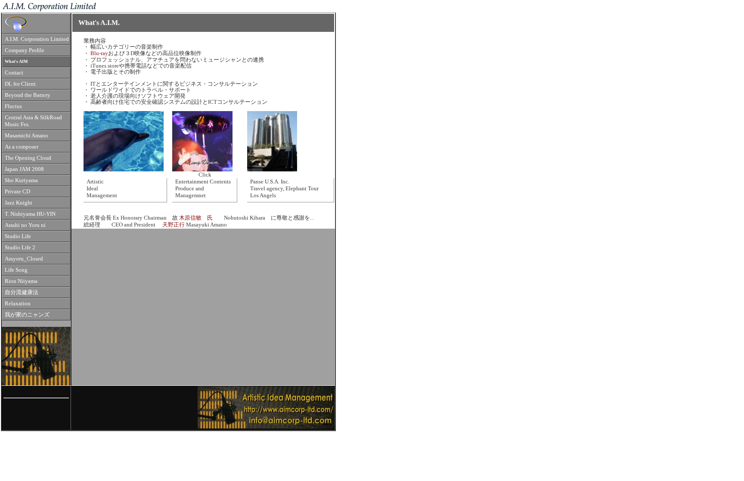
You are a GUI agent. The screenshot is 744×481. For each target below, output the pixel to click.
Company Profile (24, 50)
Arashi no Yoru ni (25, 225)
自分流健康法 (21, 292)
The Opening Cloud (28, 158)
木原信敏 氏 (198, 218)
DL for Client (20, 84)
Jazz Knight (18, 203)
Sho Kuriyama (21, 180)
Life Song (16, 270)
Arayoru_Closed (24, 259)
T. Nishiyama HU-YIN (30, 214)
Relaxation (18, 304)
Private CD (17, 192)
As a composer (21, 147)
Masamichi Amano (26, 136)
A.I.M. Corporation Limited (37, 39)
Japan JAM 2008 (24, 169)
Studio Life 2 (20, 248)
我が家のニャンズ (27, 315)
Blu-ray (99, 53)
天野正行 (173, 225)
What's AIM (16, 61)
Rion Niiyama (21, 281)
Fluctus (13, 106)
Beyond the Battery (27, 95)
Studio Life (18, 236)
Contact (14, 73)
